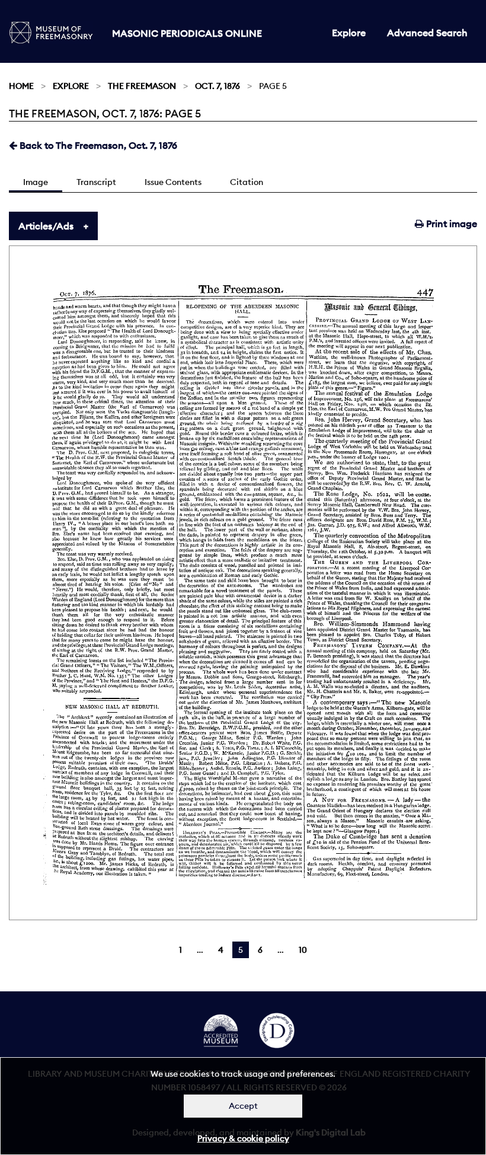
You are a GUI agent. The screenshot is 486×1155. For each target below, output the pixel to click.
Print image (450, 223)
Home (21, 86)
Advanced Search (427, 33)
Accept (243, 1105)
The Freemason (142, 86)
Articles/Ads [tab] (45, 226)
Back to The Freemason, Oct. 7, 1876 (97, 145)
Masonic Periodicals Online (187, 33)
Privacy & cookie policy (243, 1138)
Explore (349, 33)
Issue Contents (173, 182)
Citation (246, 182)
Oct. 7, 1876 (217, 86)
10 (303, 950)
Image (35, 182)
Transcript (96, 182)
